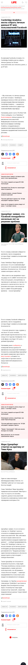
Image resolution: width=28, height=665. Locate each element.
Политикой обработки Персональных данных (11, 7)
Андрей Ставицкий (7, 601)
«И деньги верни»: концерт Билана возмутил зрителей (11, 194)
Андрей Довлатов (6, 370)
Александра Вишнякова (8, 139)
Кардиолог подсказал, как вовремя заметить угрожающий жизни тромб (12, 661)
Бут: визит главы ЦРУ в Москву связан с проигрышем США (13, 650)
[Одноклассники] (17, 154)
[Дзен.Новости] (2, 154)
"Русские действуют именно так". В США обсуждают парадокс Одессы (13, 199)
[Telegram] (10, 154)
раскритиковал (22, 581)
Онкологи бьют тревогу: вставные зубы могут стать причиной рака (13, 177)
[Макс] (6, 154)
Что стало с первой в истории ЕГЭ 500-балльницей (12, 183)
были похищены (6, 117)
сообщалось (17, 345)
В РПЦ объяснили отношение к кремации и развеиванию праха (14, 639)
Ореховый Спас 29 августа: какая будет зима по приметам (13, 188)
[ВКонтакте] (13, 154)
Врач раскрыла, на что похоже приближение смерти (10, 435)
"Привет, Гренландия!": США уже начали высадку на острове (13, 430)
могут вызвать (6, 356)
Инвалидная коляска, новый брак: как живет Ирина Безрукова (12, 418)
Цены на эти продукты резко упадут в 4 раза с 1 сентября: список (13, 205)
